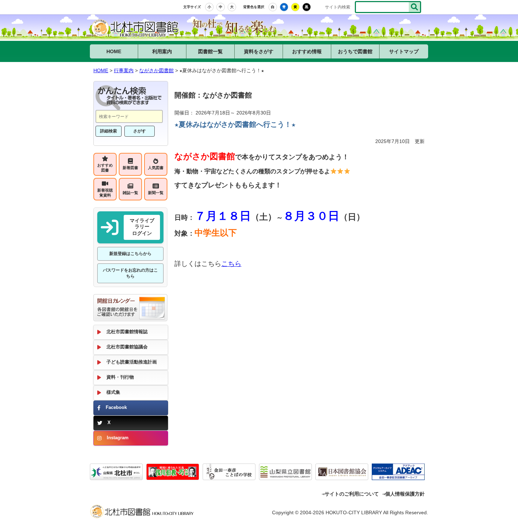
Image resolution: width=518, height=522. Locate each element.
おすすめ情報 (307, 51)
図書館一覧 (210, 51)
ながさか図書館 (135, 28)
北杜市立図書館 (144, 513)
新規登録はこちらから (130, 253)
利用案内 (162, 51)
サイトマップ (404, 51)
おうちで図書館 (355, 51)
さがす (139, 131)
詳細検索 (108, 131)
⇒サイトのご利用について (350, 494)
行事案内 (124, 70)
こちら (231, 263)
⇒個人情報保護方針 (403, 494)
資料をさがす (258, 51)
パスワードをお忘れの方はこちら (130, 273)
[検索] (414, 7)
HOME (113, 51)
